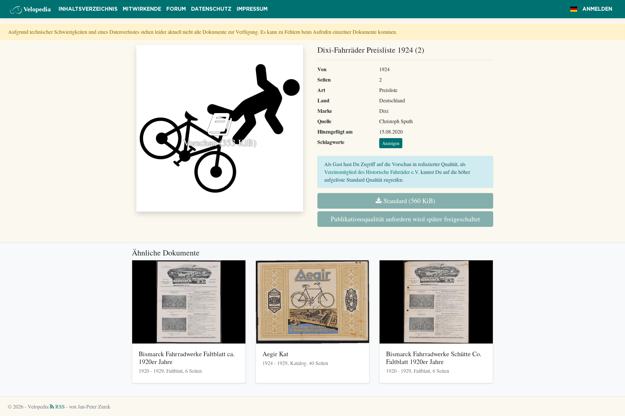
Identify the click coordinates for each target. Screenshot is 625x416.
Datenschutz (211, 9)
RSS (59, 406)
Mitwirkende (142, 9)
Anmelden (597, 9)
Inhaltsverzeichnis (88, 9)
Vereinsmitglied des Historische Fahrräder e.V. (371, 171)
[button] (574, 9)
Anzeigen (390, 143)
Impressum (252, 9)
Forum (176, 9)
